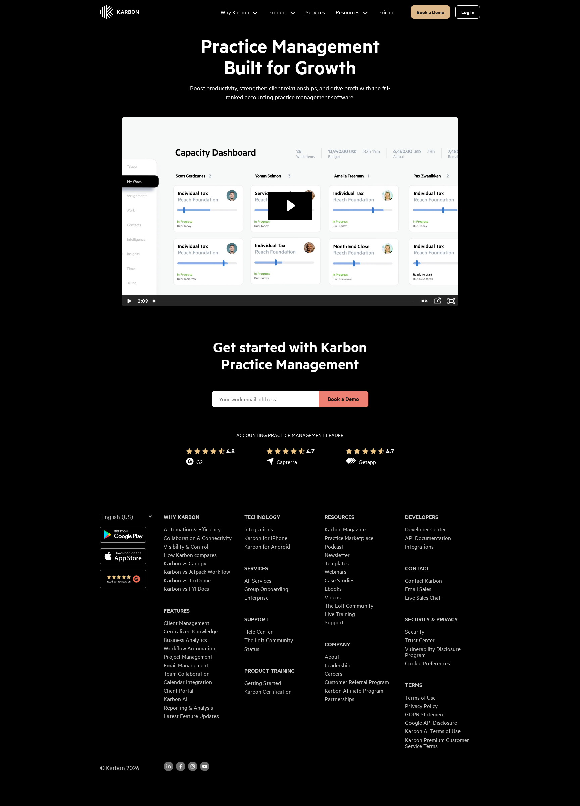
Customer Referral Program (357, 682)
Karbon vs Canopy (185, 563)
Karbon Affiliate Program (354, 690)
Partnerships (339, 699)
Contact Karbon (423, 580)
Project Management (188, 656)
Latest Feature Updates (191, 716)
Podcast (334, 546)
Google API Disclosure (431, 722)
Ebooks (333, 588)
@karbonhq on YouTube (192, 766)
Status (251, 649)
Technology (262, 517)
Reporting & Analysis (188, 707)
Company (337, 644)
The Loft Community (268, 640)
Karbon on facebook (180, 766)
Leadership (337, 665)
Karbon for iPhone (265, 538)
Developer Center (425, 529)
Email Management (186, 665)
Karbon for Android (267, 546)
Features (177, 611)
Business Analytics (185, 639)
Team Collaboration (187, 673)
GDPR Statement (425, 714)
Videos (333, 597)
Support (256, 619)
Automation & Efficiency (192, 529)
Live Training (340, 614)
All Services (257, 580)
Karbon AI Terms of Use (433, 731)
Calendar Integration (188, 682)
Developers (421, 517)
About (332, 656)
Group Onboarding (266, 589)
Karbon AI (175, 699)
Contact (417, 568)
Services (256, 568)
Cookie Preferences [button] (427, 663)
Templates (337, 563)
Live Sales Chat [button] (423, 597)
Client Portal (178, 690)
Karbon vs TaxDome (187, 580)
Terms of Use (420, 697)
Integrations (258, 529)
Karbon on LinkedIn (168, 766)
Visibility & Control (186, 546)
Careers (333, 673)
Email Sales (418, 589)
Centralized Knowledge (191, 631)
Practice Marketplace (349, 538)
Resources (339, 517)
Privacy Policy (421, 706)
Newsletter (337, 555)
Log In (467, 11)
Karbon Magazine (345, 529)
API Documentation (428, 538)
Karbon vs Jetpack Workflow (197, 571)
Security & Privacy (431, 619)
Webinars (335, 571)
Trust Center (420, 640)
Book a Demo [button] (430, 11)
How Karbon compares (190, 555)
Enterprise (256, 597)
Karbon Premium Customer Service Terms (437, 743)
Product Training (269, 671)
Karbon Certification (268, 691)
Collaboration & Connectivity (198, 538)
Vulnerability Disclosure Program (433, 652)
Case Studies (339, 580)
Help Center (258, 631)
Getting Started (262, 683)
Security (414, 631)
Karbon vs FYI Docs (186, 588)
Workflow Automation (189, 648)
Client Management (186, 623)
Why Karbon (181, 517)
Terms (413, 685)
